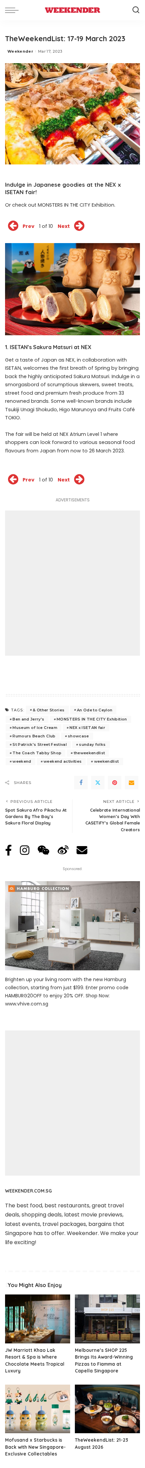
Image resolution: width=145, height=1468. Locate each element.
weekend (21, 761)
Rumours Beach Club (33, 736)
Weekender (20, 51)
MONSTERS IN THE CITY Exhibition (92, 719)
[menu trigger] (13, 10)
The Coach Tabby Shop (36, 753)
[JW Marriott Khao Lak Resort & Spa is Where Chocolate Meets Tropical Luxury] (37, 1318)
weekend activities (63, 761)
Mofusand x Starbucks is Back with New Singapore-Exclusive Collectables (35, 1447)
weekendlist (106, 761)
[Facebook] (81, 782)
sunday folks (92, 744)
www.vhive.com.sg (26, 1003)
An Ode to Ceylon (95, 710)
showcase (78, 736)
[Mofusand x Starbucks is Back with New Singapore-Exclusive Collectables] (37, 1409)
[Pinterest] (114, 782)
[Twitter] (98, 782)
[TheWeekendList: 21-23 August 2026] (107, 1409)
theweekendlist (89, 753)
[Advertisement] (72, 583)
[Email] (131, 782)
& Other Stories (48, 710)
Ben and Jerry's (28, 719)
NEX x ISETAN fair (87, 727)
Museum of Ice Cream (34, 727)
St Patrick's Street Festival (39, 744)
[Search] (136, 10)
